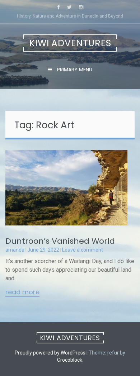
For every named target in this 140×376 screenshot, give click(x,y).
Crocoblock (69, 360)
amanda (14, 250)
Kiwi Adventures (70, 43)
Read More (22, 292)
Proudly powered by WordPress (50, 353)
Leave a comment (82, 250)
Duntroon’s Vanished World (60, 241)
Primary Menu (74, 69)
